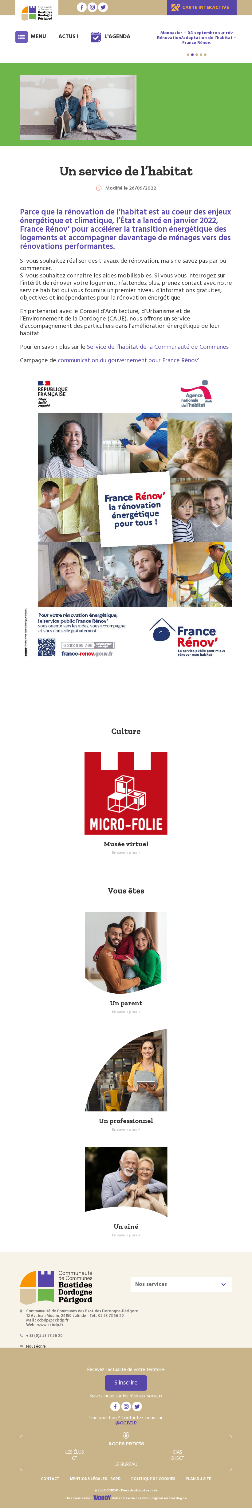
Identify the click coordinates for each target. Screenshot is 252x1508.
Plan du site (198, 1479)
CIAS (177, 1452)
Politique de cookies (153, 1479)
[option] (198, 40)
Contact (50, 1479)
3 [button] (196, 54)
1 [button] (188, 54)
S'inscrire (126, 1383)
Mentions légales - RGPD (95, 1479)
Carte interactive (205, 8)
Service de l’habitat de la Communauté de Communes (158, 347)
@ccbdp (126, 1423)
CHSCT (177, 1458)
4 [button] (201, 54)
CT (74, 1458)
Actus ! (68, 36)
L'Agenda (117, 36)
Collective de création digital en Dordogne (149, 1498)
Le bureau (126, 1465)
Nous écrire (36, 1346)
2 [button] (192, 54)
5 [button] (205, 54)
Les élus (74, 1452)
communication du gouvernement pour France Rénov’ (128, 361)
